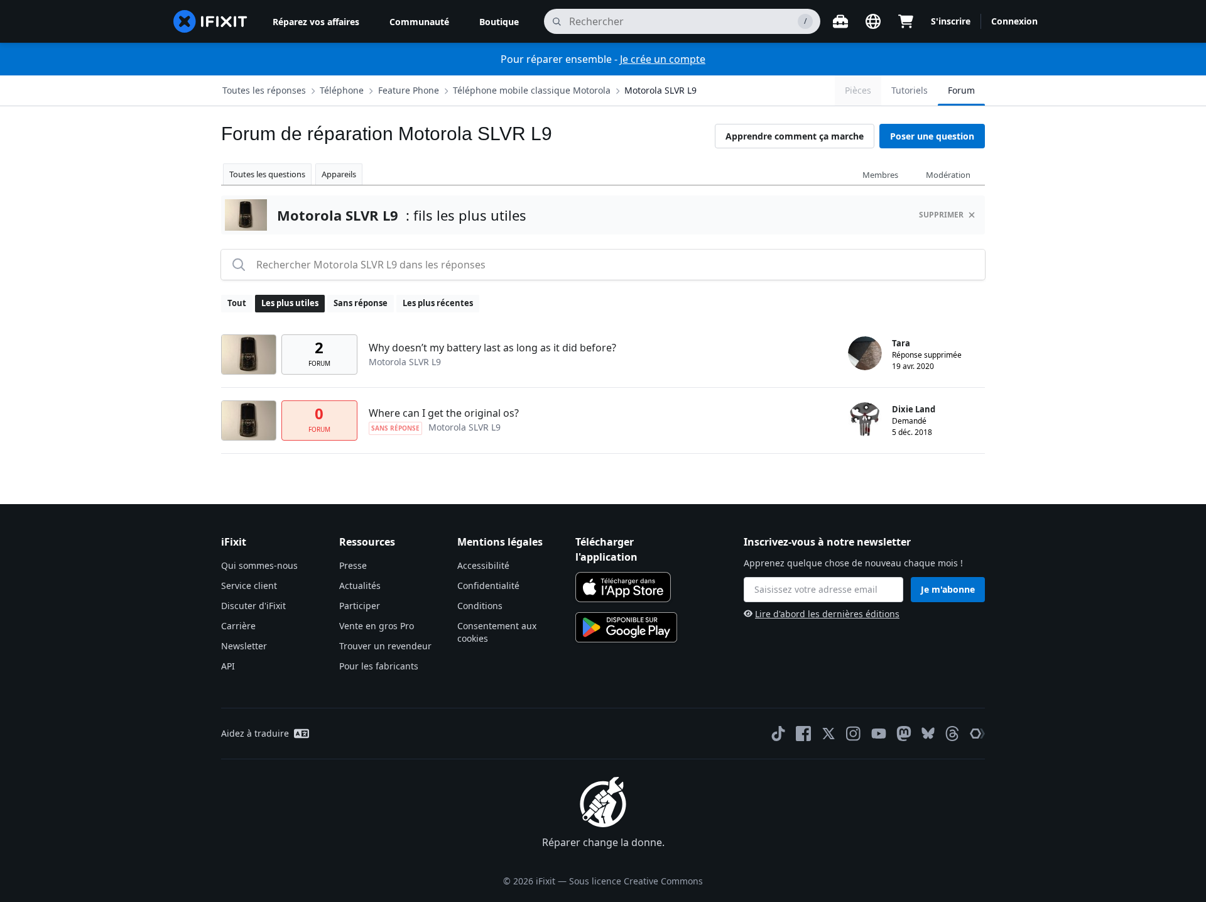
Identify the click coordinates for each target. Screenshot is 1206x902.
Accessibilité (483, 565)
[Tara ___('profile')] (865, 353)
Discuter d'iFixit (253, 606)
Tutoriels (909, 90)
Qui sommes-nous (259, 565)
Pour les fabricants (378, 666)
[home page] (210, 21)
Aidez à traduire (255, 733)
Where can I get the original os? (444, 413)
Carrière (238, 626)
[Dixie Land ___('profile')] (865, 419)
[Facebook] (803, 733)
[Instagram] (853, 733)
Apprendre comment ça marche (794, 136)
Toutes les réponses (264, 90)
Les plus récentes (438, 303)
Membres (880, 174)
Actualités (360, 585)
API (228, 666)
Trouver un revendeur (385, 646)
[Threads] (952, 733)
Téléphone (342, 90)
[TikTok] (778, 733)
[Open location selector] (873, 21)
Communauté (419, 22)
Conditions (480, 606)
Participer (359, 606)
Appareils (339, 174)
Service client (249, 585)
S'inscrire (950, 21)
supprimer (941, 214)
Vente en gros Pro (376, 626)
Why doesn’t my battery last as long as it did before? (492, 348)
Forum (961, 90)
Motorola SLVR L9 (660, 90)
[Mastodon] (903, 733)
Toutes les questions (267, 174)
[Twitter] (828, 733)
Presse (353, 565)
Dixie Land (913, 409)
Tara (901, 343)
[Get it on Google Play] (626, 627)
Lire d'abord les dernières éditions (827, 614)
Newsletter (244, 646)
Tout (236, 303)
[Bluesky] (928, 733)
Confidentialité (488, 585)
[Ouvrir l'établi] (840, 21)
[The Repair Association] (977, 733)
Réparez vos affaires (316, 22)
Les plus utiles (289, 303)
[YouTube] (878, 733)
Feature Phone (408, 90)
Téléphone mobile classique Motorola (532, 90)
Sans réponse (361, 303)
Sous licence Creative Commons (636, 881)
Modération (948, 174)
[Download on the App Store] (623, 587)
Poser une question (932, 136)
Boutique (499, 22)
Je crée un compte (662, 59)
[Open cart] (905, 21)
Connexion (1014, 21)
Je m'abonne (948, 589)
